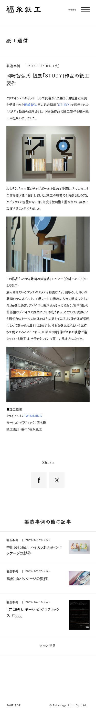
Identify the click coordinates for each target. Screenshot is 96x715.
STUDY (63, 104)
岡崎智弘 (30, 104)
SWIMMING (33, 415)
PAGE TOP (13, 705)
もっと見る (48, 645)
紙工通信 (17, 40)
